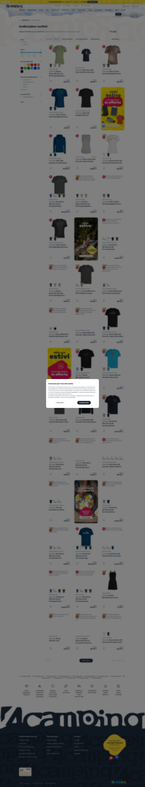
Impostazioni (60, 402)
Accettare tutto (84, 402)
